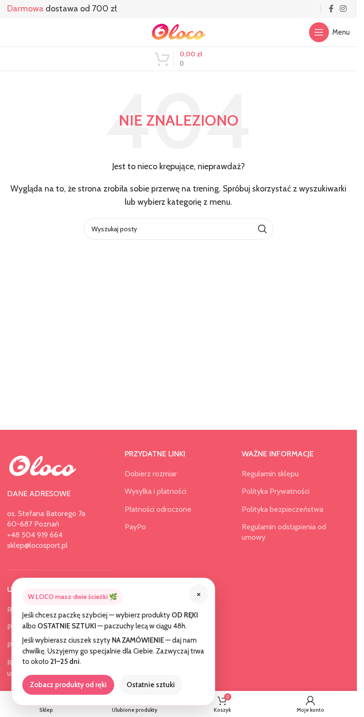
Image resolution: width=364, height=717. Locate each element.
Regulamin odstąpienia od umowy (284, 532)
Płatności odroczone (158, 509)
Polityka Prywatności (275, 491)
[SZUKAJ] (262, 229)
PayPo (135, 526)
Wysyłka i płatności (155, 491)
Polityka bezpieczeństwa (282, 509)
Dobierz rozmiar (151, 473)
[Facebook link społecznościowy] (331, 8)
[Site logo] (178, 31)
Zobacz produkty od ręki (68, 685)
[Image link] (42, 465)
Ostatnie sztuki (151, 685)
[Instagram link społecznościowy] (343, 8)
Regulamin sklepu (270, 473)
